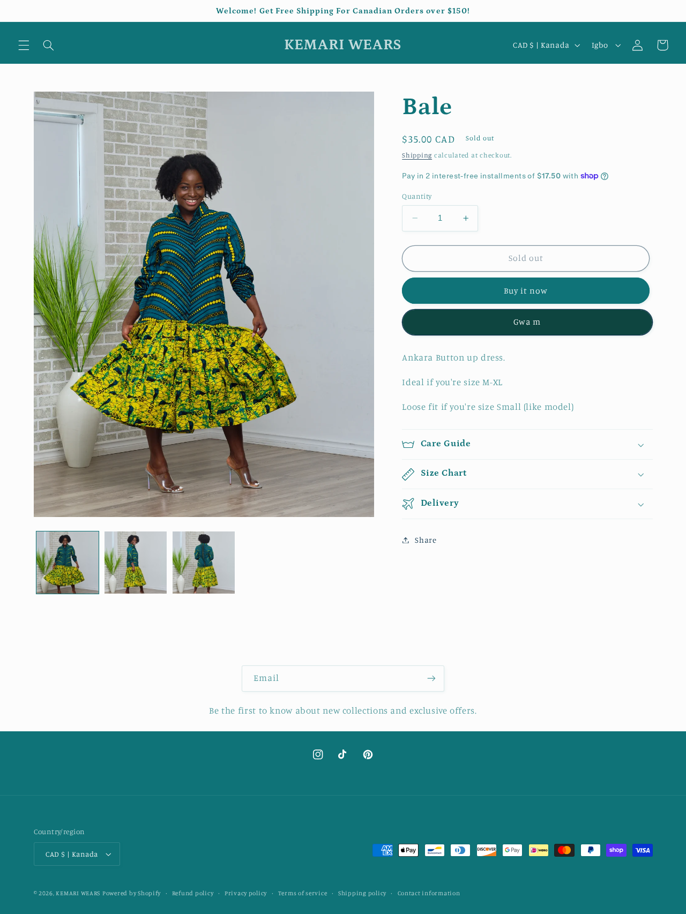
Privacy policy (246, 893)
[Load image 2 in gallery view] (136, 562)
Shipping (417, 155)
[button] (23, 45)
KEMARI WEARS (78, 893)
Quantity (416, 196)
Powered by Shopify (131, 893)
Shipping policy (362, 893)
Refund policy (193, 893)
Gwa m (527, 322)
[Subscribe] (431, 678)
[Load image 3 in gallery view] (204, 562)
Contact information (429, 893)
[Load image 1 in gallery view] (67, 562)
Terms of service (302, 893)
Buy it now (526, 291)
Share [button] (425, 539)
